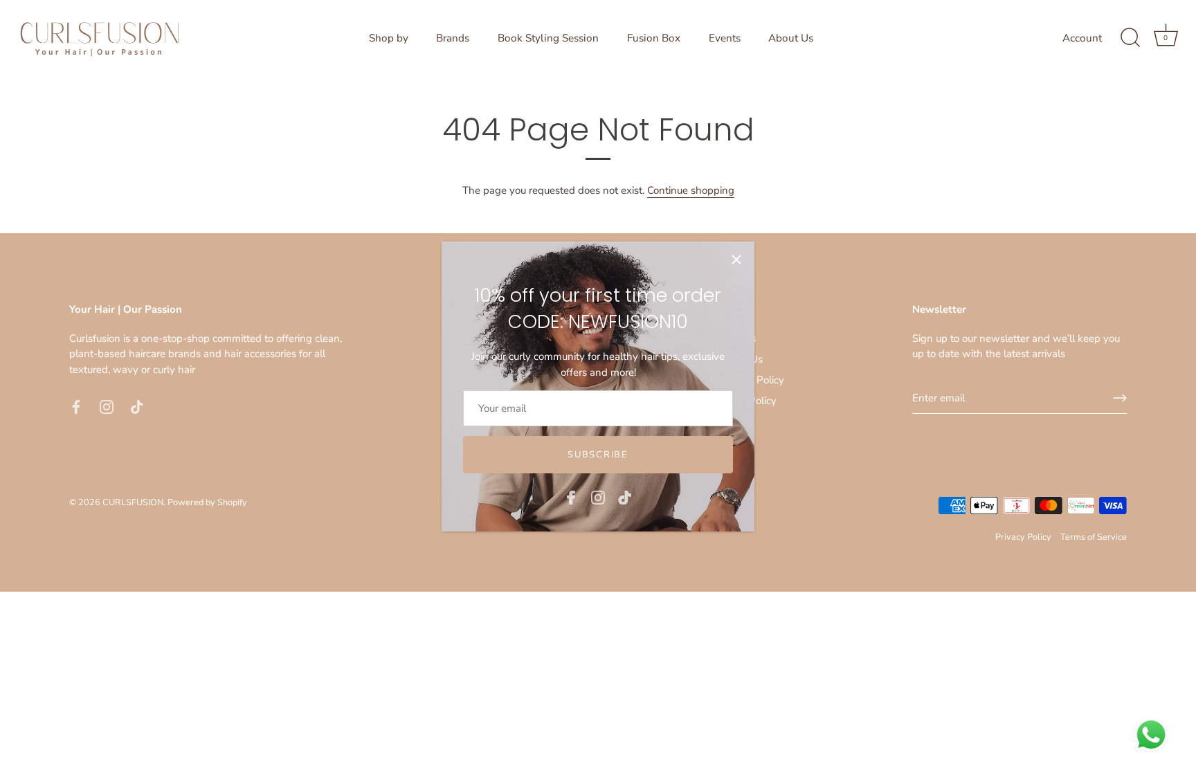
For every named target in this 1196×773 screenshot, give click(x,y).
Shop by (388, 38)
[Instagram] (598, 497)
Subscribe (598, 454)
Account (1082, 38)
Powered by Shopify (207, 502)
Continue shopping (690, 190)
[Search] (1130, 38)
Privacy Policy (1023, 537)
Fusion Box (653, 38)
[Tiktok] (625, 497)
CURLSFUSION (132, 502)
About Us (790, 38)
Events (725, 38)
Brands (452, 38)
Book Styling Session (548, 38)
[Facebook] (571, 497)
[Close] (736, 259)
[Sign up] (1120, 398)
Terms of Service (1093, 537)
